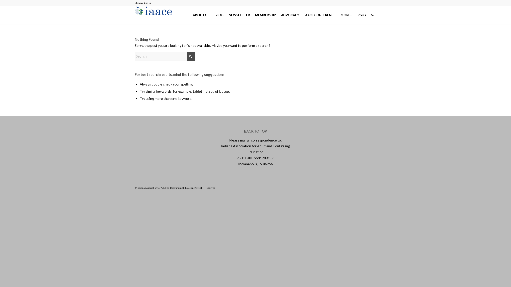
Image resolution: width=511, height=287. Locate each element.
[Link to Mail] (367, 3)
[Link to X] (361, 3)
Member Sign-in (143, 3)
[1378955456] (154, 15)
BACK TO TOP (255, 131)
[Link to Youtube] (373, 3)
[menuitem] (201, 15)
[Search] (372, 15)
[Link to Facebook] (355, 3)
